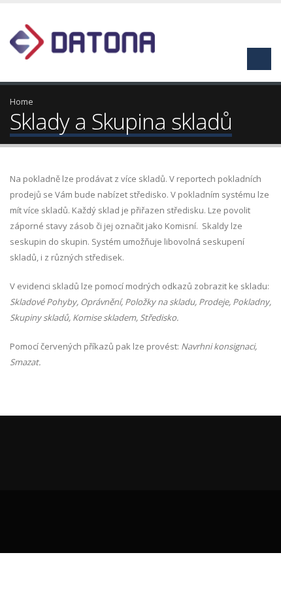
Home (21, 101)
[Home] (90, 40)
